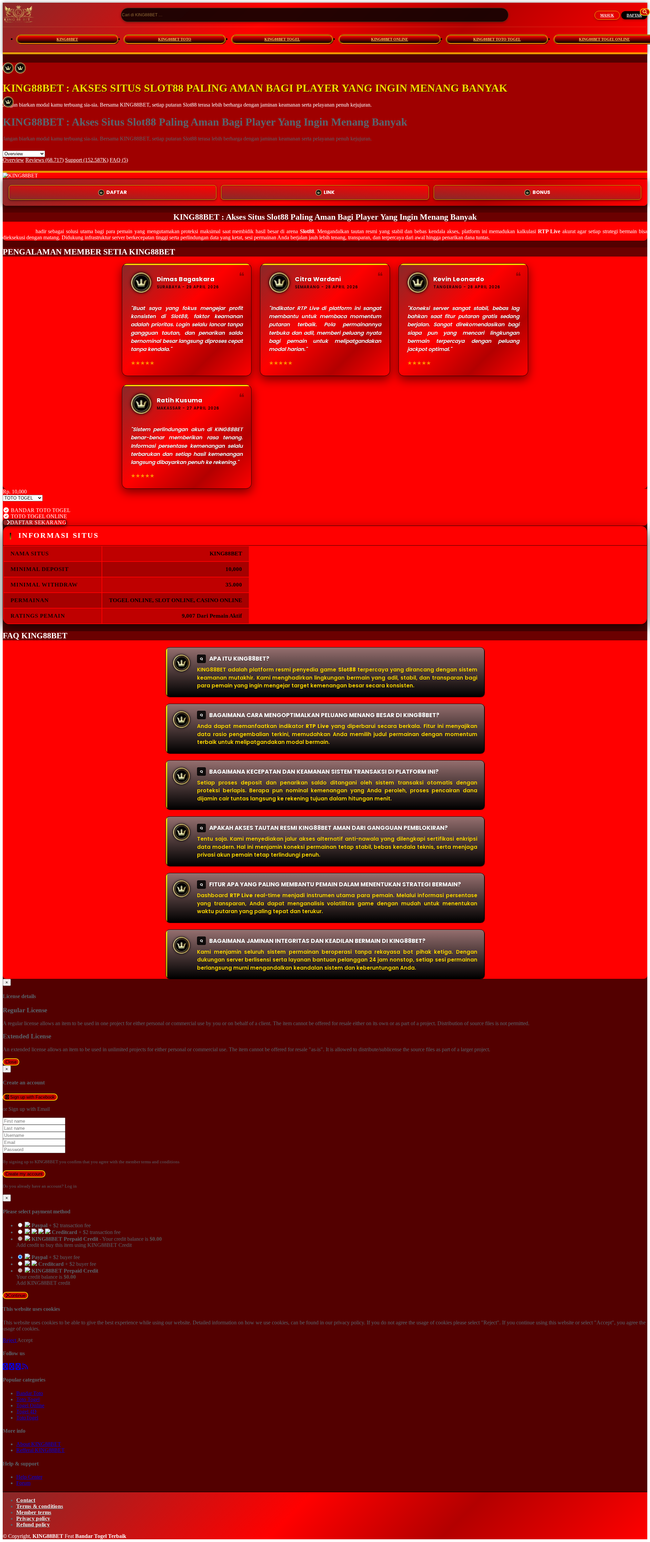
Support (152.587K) (86, 160)
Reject (10, 1340)
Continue (16, 1295)
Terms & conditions (39, 1506)
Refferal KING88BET (40, 1450)
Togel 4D (26, 1411)
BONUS (541, 192)
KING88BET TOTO (174, 39)
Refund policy (33, 1524)
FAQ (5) (119, 160)
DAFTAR (634, 15)
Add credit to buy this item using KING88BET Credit (74, 1245)
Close (11, 1061)
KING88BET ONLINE (389, 39)
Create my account (24, 1173)
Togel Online (30, 1405)
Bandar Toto (29, 1393)
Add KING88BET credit (43, 1283)
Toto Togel (28, 1399)
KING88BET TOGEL (282, 39)
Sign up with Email (29, 1109)
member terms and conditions (152, 1161)
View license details (24, 504)
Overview (13, 160)
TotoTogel (27, 1417)
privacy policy (349, 1322)
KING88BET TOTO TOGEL (497, 39)
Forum (23, 1483)
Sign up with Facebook (32, 1097)
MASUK (607, 15)
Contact (25, 1500)
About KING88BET (38, 1444)
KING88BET (67, 39)
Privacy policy (33, 1518)
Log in (71, 1186)
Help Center (29, 1477)
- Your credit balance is (89, 1242)
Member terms (33, 1512)
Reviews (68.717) (44, 160)
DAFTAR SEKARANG (38, 522)
